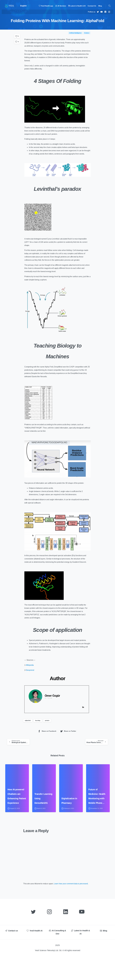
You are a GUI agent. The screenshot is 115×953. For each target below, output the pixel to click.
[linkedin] (105, 12)
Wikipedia (30, 665)
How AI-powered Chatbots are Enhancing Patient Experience (17, 796)
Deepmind (30, 670)
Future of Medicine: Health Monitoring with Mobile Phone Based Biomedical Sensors (97, 796)
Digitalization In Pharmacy (69, 800)
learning (37, 720)
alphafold (28, 720)
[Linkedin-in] (83, 707)
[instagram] (109, 12)
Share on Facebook (49, 731)
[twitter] (98, 12)
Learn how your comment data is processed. (71, 884)
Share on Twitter (70, 731)
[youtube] (101, 12)
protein (47, 720)
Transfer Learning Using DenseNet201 (43, 798)
